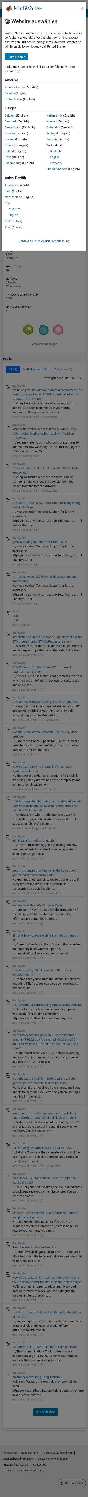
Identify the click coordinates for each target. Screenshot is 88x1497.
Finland (10, 139)
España (10, 133)
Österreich (53, 127)
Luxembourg (13, 163)
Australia (11, 185)
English (55, 157)
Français (56, 163)
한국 (8, 227)
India (8, 191)
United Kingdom (56, 169)
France (9, 145)
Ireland (9, 151)
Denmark (11, 121)
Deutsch (55, 151)
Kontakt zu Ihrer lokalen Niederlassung (44, 241)
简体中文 (15, 209)
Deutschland (13, 127)
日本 (8, 221)
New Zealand (13, 197)
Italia (8, 157)
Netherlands (54, 115)
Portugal (52, 133)
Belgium (10, 115)
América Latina (15, 87)
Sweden (51, 139)
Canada (10, 93)
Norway (51, 121)
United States (13, 99)
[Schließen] (82, 8)
